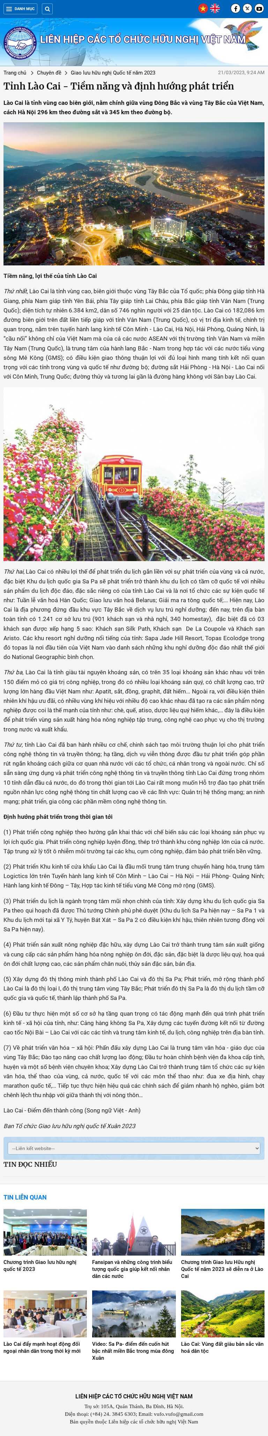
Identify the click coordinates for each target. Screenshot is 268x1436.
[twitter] (247, 8)
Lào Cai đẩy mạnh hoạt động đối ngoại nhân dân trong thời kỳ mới (42, 1347)
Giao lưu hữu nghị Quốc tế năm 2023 (113, 73)
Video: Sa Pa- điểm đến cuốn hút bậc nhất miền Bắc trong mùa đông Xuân (133, 1351)
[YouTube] (259, 8)
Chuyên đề (49, 73)
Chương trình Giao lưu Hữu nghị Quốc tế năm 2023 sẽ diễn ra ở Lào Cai (222, 1269)
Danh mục (25, 9)
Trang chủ (14, 73)
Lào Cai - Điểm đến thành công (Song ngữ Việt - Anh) (72, 1110)
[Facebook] (235, 8)
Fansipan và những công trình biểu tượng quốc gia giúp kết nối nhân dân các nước (132, 1269)
